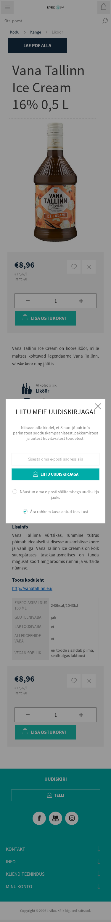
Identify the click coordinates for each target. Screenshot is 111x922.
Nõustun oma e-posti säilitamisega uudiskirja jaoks (59, 494)
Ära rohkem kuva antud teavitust (59, 511)
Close (98, 406)
